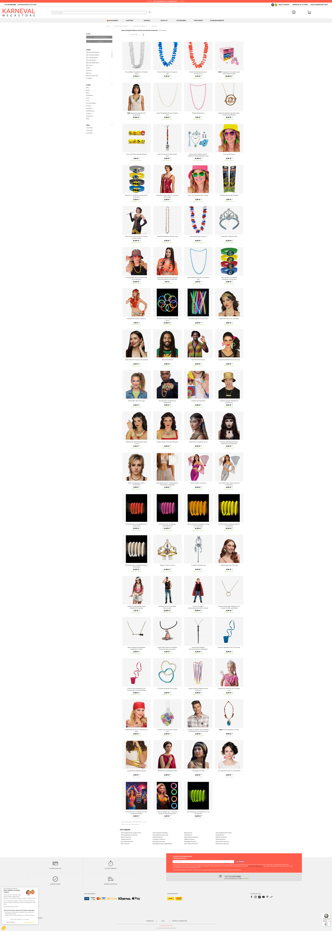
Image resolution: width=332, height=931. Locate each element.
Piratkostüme (220, 835)
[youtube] (264, 897)
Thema (88, 50)
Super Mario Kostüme (222, 841)
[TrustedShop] (274, 4)
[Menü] (329, 914)
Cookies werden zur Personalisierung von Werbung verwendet (19, 915)
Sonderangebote (217, 20)
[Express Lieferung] (110, 879)
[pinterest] (268, 897)
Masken (147, 20)
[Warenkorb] (318, 13)
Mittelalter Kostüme (190, 841)
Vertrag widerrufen (179, 921)
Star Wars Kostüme (127, 841)
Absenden (241, 861)
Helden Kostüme (189, 839)
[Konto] (294, 12)
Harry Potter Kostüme (191, 843)
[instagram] (256, 897)
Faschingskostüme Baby (160, 833)
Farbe (88, 85)
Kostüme (129, 20)
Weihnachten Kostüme (191, 837)
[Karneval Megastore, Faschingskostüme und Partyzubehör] (26, 12)
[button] (4, 928)
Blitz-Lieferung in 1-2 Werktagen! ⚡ (166, 1)
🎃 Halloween (112, 20)
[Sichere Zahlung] (55, 863)
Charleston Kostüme (159, 839)
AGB (163, 921)
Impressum (150, 921)
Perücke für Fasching (222, 843)
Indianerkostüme (158, 837)
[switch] (326, 924)
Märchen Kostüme (221, 837)
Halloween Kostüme (159, 841)
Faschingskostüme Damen (129, 835)
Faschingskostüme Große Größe (131, 833)
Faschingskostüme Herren (224, 833)
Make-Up (164, 20)
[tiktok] (260, 897)
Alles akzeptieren (29, 922)
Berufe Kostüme (126, 837)
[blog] (272, 897)
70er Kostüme (125, 843)
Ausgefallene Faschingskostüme (162, 843)
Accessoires (181, 20)
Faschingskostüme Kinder (160, 835)
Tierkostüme (188, 835)
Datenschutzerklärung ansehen (10, 906)
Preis (88, 125)
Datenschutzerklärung (255, 866)
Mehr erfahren (11, 922)
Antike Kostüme (220, 839)
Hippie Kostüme (126, 839)
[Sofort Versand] (110, 863)
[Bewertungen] (55, 879)
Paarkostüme (188, 833)
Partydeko (198, 20)
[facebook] (252, 897)
